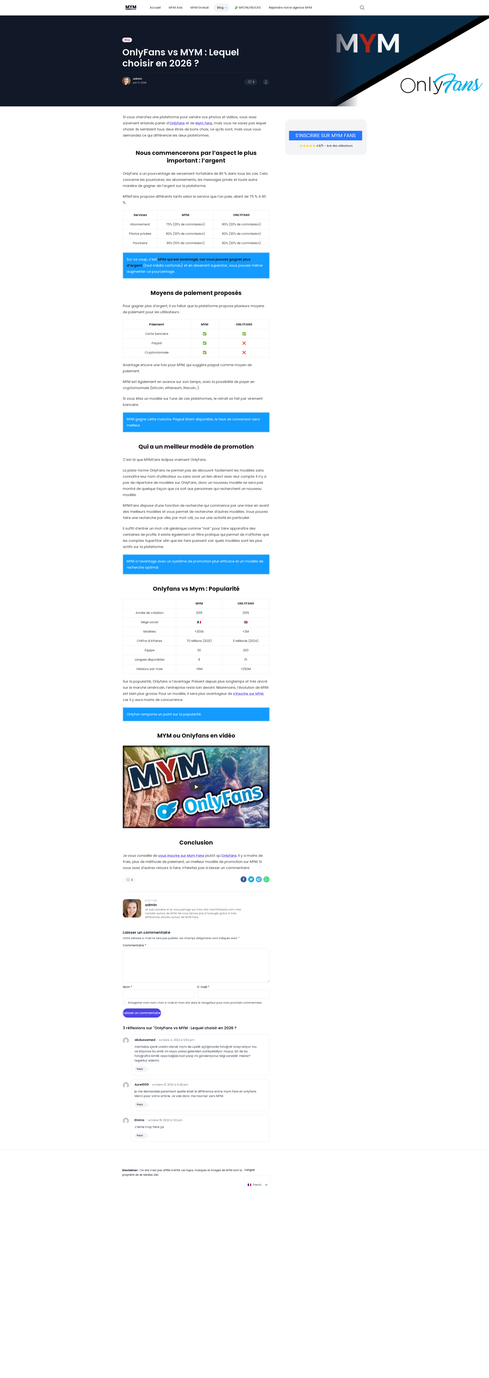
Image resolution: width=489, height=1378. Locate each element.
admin (137, 78)
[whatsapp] (266, 879)
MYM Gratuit (199, 7)
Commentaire (134, 945)
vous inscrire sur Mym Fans (181, 855)
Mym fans (203, 123)
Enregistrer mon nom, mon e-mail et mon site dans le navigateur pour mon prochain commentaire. (195, 1003)
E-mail (203, 987)
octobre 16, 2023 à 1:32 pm (165, 1120)
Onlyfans (177, 123)
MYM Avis (175, 7)
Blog (220, 7)
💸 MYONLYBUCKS (247, 7)
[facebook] (243, 879)
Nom (127, 987)
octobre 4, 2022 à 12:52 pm (176, 1040)
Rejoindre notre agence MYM (290, 7)
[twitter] (251, 879)
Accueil (155, 7)
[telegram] (259, 879)
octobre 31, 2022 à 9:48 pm (170, 1085)
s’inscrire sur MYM (248, 693)
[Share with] (266, 82)
